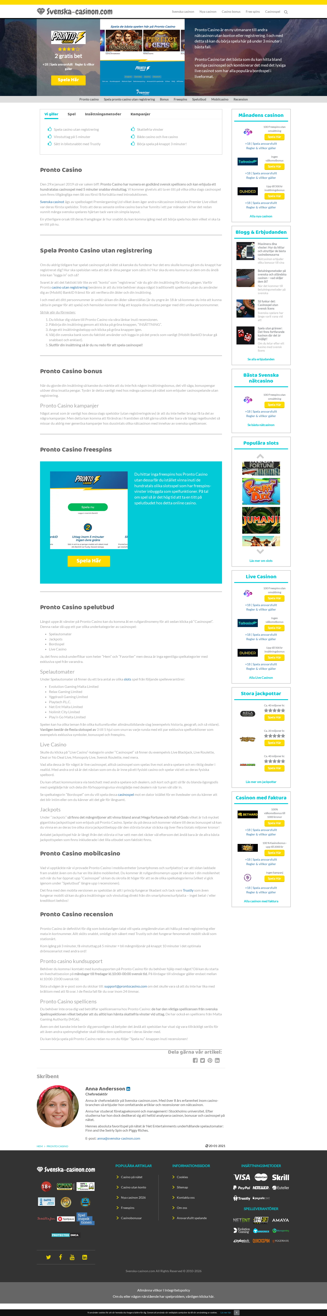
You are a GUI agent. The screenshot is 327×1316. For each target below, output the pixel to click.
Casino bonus (231, 11)
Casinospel (272, 11)
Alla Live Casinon (261, 677)
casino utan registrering (70, 287)
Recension (241, 99)
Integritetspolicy (177, 1290)
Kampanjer (140, 114)
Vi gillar (51, 114)
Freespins (180, 99)
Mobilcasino (219, 99)
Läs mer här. (225, 1312)
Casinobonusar (131, 1218)
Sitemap (182, 1187)
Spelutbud (199, 99)
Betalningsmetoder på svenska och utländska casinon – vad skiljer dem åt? (272, 276)
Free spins (253, 11)
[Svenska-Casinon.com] (77, 11)
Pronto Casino (89, 99)
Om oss (182, 1208)
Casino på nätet (131, 1177)
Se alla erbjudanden (261, 359)
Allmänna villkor (149, 1290)
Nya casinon (208, 11)
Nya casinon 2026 (133, 1197)
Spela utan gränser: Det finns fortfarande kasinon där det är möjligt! (271, 333)
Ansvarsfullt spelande (192, 1218)
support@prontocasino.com (125, 986)
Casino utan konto (133, 1187)
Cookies (182, 1177)
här (211, 1296)
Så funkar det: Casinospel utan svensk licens (268, 304)
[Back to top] (315, 1304)
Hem (40, 1146)
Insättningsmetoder (103, 114)
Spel (72, 114)
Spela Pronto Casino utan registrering (129, 99)
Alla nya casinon (261, 216)
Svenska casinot (52, 202)
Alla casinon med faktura (261, 901)
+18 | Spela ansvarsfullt (58, 64)
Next (260, 551)
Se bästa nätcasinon (261, 425)
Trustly (188, 890)
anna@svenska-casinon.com (118, 1138)
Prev (260, 456)
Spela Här (68, 80)
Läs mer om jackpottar (261, 782)
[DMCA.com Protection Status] (66, 1235)
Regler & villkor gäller (261, 148)
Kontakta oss (186, 1197)
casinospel (126, 794)
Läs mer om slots (261, 560)
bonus (164, 99)
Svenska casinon (183, 11)
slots (127, 679)
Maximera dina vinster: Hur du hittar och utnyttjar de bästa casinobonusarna (272, 249)
